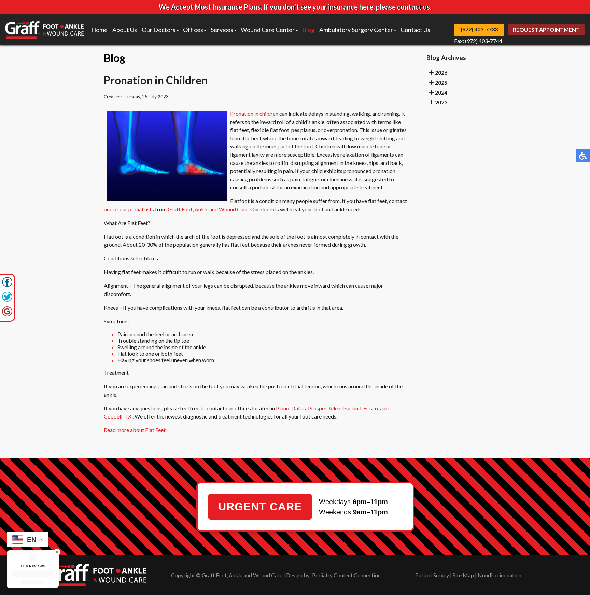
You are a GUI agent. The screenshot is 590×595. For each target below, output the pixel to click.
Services (222, 29)
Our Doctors (158, 29)
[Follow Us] (7, 300)
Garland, (352, 408)
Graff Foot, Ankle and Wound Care (208, 209)
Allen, (334, 408)
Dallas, (299, 408)
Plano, (283, 408)
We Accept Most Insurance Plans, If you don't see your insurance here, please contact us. (295, 7)
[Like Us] (7, 285)
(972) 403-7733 (479, 29)
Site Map (463, 575)
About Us (124, 29)
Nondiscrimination (499, 575)
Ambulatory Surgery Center (356, 29)
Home (99, 29)
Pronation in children (254, 113)
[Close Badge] (52, 552)
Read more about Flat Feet (135, 430)
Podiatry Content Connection (346, 575)
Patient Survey (432, 575)
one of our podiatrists (129, 209)
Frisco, (371, 408)
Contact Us (415, 29)
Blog (308, 29)
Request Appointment (546, 29)
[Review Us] (7, 314)
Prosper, (317, 408)
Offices (193, 29)
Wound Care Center (268, 29)
